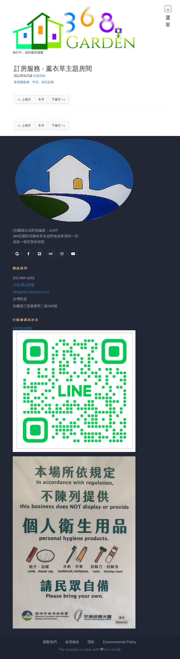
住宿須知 (39, 75)
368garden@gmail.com (31, 291)
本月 (41, 99)
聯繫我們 (50, 641)
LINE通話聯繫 (24, 284)
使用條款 (72, 641)
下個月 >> (58, 99)
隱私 (91, 641)
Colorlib (115, 649)
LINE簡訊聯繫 (22, 328)
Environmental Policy (119, 641)
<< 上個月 (24, 99)
